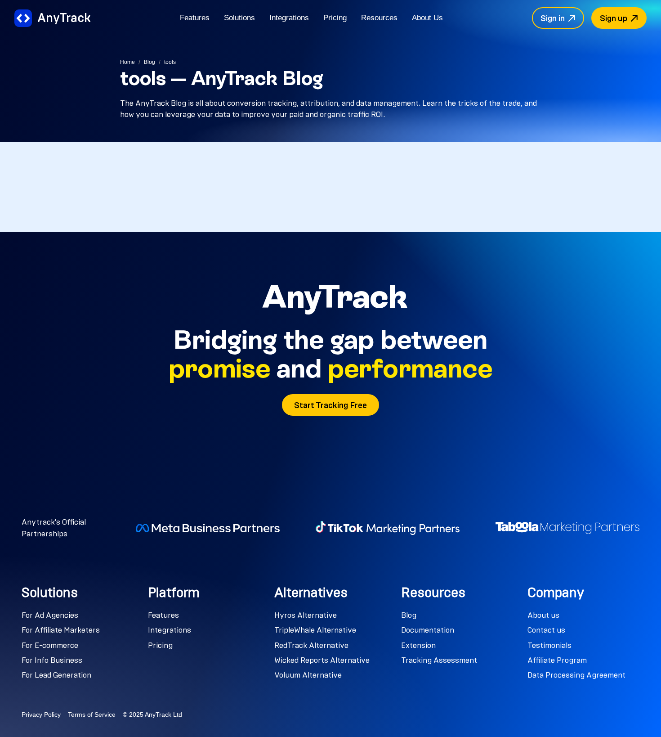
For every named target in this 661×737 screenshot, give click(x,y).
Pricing (335, 17)
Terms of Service (92, 714)
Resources (379, 17)
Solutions (239, 17)
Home (127, 62)
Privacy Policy (41, 714)
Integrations (289, 17)
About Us (427, 17)
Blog (149, 62)
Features (195, 17)
